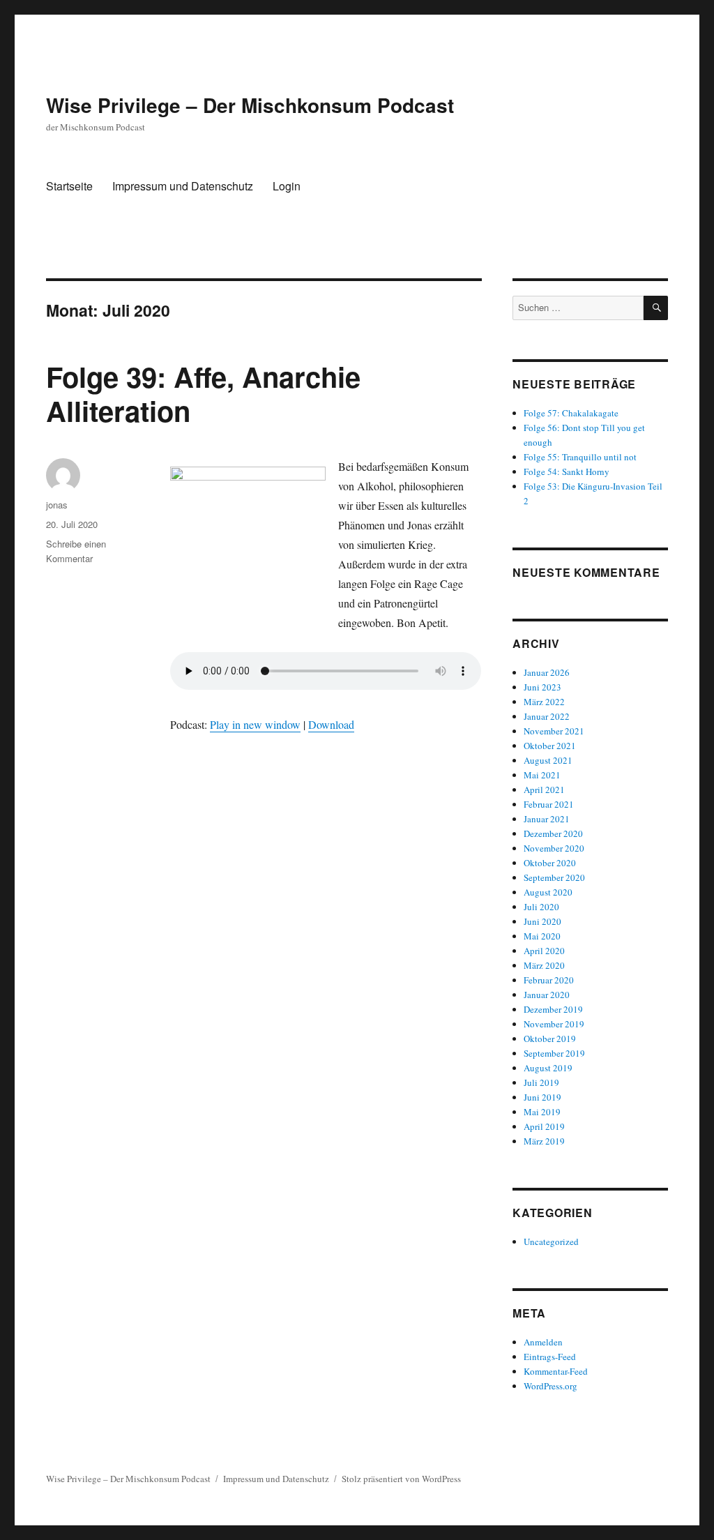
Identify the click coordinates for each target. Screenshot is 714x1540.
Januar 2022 (547, 716)
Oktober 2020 (550, 862)
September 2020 (554, 877)
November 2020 (554, 848)
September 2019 (554, 1053)
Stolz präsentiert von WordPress (401, 1478)
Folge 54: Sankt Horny (566, 471)
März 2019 (544, 1141)
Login (287, 186)
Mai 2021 (542, 775)
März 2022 (544, 701)
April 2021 (544, 789)
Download (331, 724)
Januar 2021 (547, 819)
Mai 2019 (542, 1111)
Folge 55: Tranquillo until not (580, 457)
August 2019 (548, 1068)
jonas (57, 504)
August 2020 (548, 892)
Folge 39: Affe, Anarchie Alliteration (203, 393)
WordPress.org (550, 1386)
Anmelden (543, 1342)
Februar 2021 (549, 804)
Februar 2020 (549, 980)
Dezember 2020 (553, 833)
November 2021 (554, 731)
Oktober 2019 (550, 1038)
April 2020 (544, 950)
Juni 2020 (542, 921)
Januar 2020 (547, 994)
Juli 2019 (541, 1082)
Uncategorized (551, 1241)
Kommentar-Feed (556, 1371)
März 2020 (544, 965)
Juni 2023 (542, 687)
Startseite (69, 186)
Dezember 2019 (553, 1009)
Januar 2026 (547, 672)
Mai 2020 (542, 936)
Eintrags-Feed (550, 1356)
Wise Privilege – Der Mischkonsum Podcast (250, 105)
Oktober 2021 (550, 745)
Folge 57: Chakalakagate (571, 413)
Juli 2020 (541, 906)
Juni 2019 (542, 1097)
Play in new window (255, 724)
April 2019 (544, 1126)
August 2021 (548, 760)
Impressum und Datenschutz (182, 186)
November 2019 (554, 1024)
